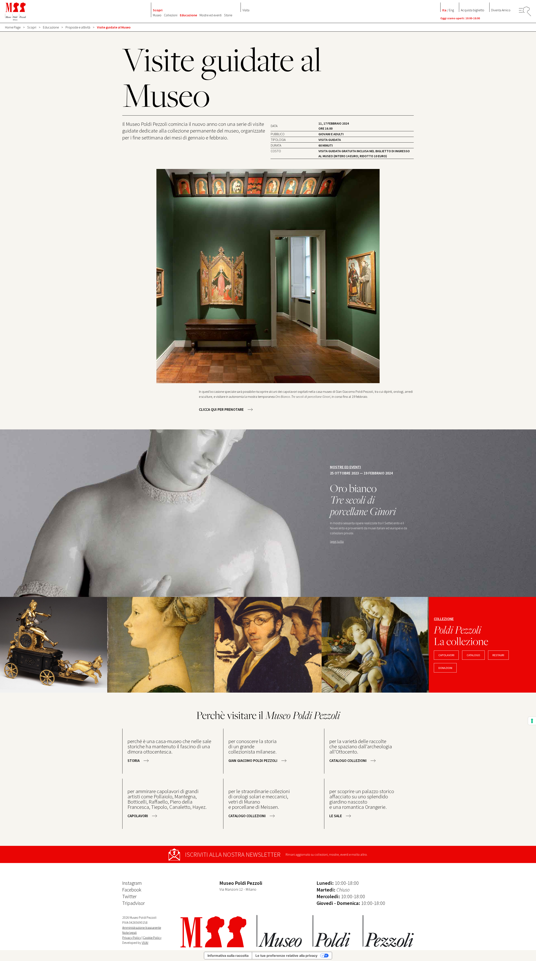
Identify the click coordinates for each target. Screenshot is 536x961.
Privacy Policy (131, 937)
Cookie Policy (152, 937)
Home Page (13, 27)
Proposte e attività (78, 27)
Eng (451, 10)
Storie (228, 15)
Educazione (188, 15)
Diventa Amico (500, 10)
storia (134, 760)
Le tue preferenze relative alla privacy (286, 955)
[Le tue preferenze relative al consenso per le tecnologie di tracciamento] (532, 721)
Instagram (132, 883)
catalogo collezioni (348, 760)
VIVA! (145, 942)
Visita (245, 10)
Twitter (129, 896)
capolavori (446, 655)
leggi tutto (337, 541)
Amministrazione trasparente (141, 927)
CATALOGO (473, 655)
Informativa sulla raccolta (228, 955)
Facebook (131, 889)
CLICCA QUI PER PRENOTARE (221, 409)
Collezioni (170, 15)
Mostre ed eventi (211, 15)
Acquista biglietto (472, 10)
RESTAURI (498, 655)
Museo (157, 15)
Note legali (129, 932)
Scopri (157, 10)
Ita (444, 10)
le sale (335, 815)
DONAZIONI (445, 668)
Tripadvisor (133, 903)
